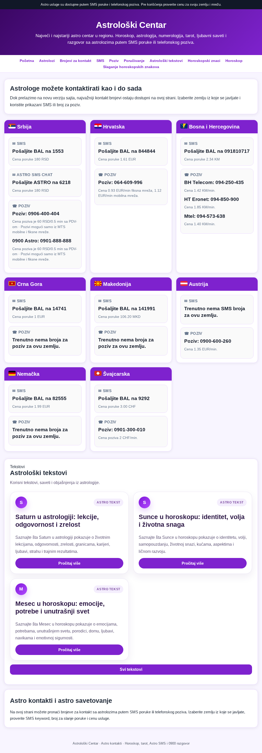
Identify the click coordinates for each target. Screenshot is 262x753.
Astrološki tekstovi (166, 61)
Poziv (114, 61)
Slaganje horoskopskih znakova (131, 67)
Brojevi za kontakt (75, 61)
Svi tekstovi (131, 669)
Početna (27, 61)
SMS (100, 61)
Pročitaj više (69, 563)
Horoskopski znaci (204, 61)
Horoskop (234, 61)
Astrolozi (47, 61)
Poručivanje (134, 61)
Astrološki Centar (131, 25)
